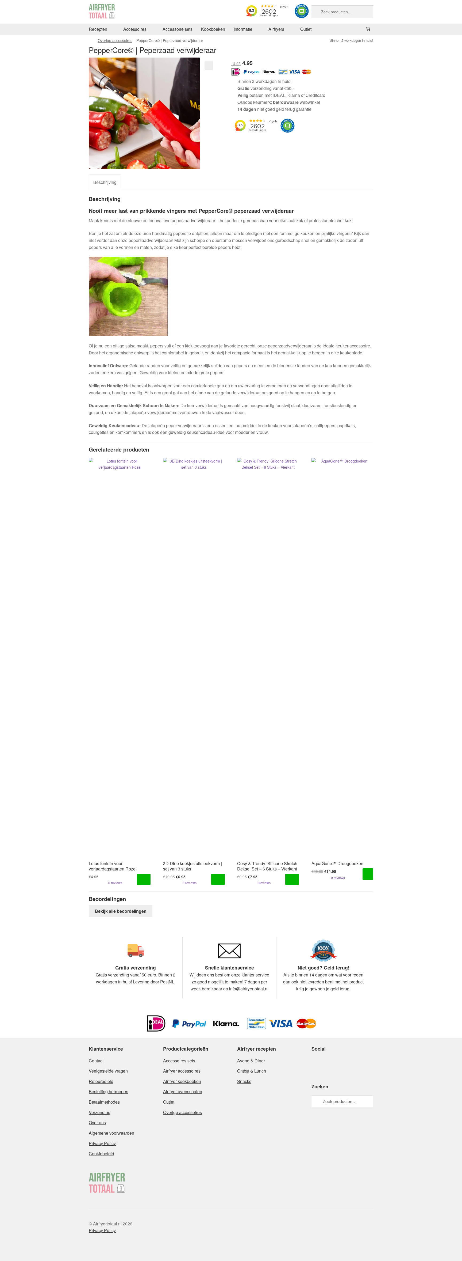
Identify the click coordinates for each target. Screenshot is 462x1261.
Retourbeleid (101, 1081)
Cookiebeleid (101, 1153)
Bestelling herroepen (108, 1091)
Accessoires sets (179, 1061)
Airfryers (276, 29)
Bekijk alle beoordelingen (121, 911)
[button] (209, 65)
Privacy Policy (102, 1143)
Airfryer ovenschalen (182, 1091)
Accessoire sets (177, 29)
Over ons (97, 1122)
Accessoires (135, 29)
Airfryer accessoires (182, 1071)
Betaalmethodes (104, 1102)
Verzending (99, 1112)
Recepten (98, 29)
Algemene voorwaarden (111, 1133)
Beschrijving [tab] (105, 182)
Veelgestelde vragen (108, 1071)
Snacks (244, 1081)
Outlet (305, 29)
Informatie (243, 29)
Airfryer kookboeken (182, 1081)
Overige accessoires (115, 40)
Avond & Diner (251, 1061)
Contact (96, 1061)
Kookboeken (213, 29)
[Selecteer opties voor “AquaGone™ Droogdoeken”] (368, 874)
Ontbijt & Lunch (251, 1071)
